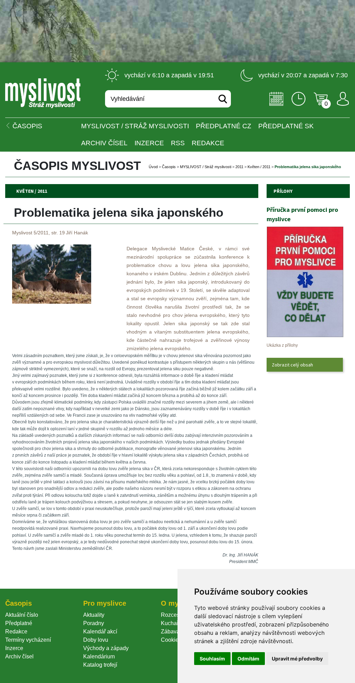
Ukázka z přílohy (282, 345)
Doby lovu (95, 640)
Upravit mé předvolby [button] (297, 659)
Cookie (171, 640)
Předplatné (18, 623)
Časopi (169, 167)
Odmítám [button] (248, 659)
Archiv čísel (104, 143)
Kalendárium (99, 656)
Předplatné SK (286, 126)
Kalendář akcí (100, 631)
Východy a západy (106, 648)
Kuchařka (172, 623)
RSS (178, 143)
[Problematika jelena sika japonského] (51, 302)
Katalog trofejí (100, 665)
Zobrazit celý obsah (292, 365)
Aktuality (93, 615)
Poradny (93, 623)
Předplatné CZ (223, 126)
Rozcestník (174, 615)
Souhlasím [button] (212, 659)
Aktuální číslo (21, 615)
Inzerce (14, 648)
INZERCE (149, 143)
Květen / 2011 (259, 167)
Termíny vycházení (28, 640)
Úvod (153, 167)
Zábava (170, 631)
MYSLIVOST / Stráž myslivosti (135, 126)
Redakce (208, 143)
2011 (239, 167)
